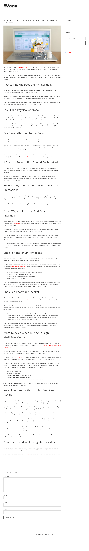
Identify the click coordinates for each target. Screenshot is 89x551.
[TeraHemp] (68, 52)
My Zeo (10, 6)
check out (27, 454)
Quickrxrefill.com (26, 157)
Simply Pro (44, 546)
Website (5, 509)
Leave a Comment (51, 459)
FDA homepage (16, 223)
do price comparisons (33, 300)
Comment (6, 476)
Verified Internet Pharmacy (17, 266)
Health (59, 459)
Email (5, 502)
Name (5, 495)
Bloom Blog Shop (54, 546)
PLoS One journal (18, 357)
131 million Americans (23, 67)
